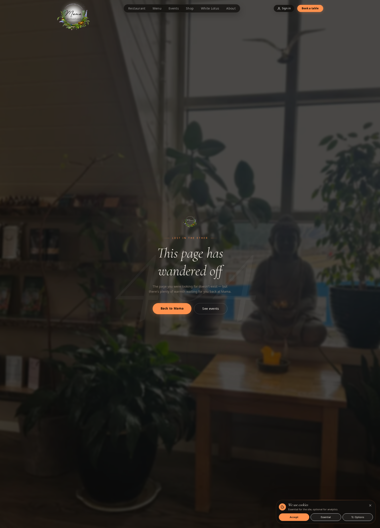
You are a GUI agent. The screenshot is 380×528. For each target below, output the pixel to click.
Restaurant (137, 8)
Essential (326, 517)
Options (359, 517)
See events (210, 308)
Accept (294, 517)
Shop (190, 8)
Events (174, 8)
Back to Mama (172, 308)
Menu (157, 8)
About (231, 8)
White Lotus (210, 8)
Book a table (310, 8)
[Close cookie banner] (370, 505)
